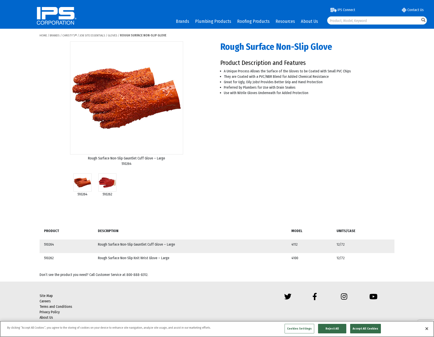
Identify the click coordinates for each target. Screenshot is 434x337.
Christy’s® (69, 35)
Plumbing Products (213, 21)
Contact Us (415, 10)
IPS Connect (346, 10)
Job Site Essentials (92, 35)
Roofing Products (253, 21)
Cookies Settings (299, 328)
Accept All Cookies (365, 328)
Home (43, 35)
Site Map (46, 296)
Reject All (332, 328)
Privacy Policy (50, 312)
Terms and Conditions (56, 306)
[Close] (427, 329)
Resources (285, 21)
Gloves (112, 35)
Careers (45, 301)
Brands (182, 21)
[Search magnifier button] (423, 20)
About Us (309, 21)
